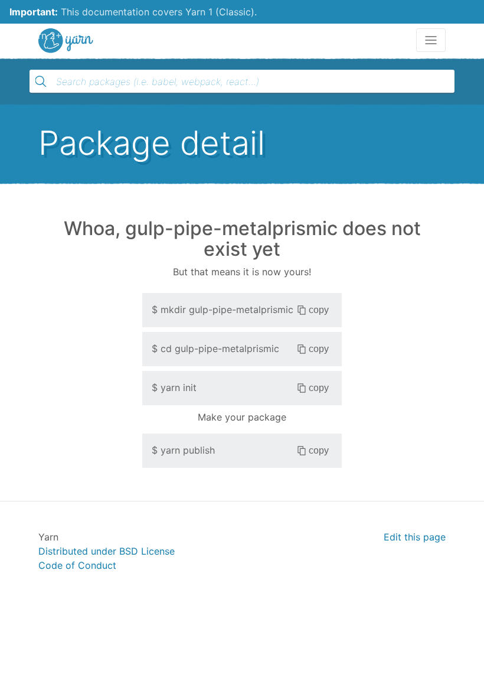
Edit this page (415, 537)
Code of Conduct (77, 565)
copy (319, 310)
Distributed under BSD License (106, 551)
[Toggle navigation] (431, 40)
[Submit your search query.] (40, 81)
